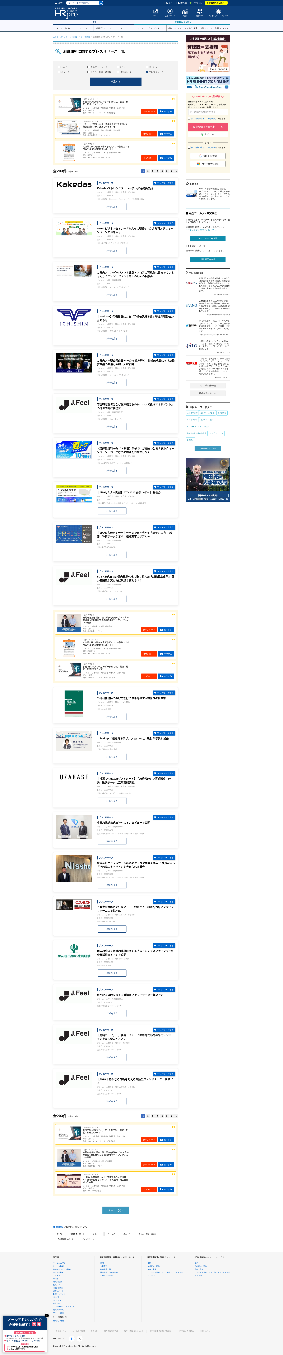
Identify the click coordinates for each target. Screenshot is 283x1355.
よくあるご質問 (78, 1331)
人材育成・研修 (153, 1266)
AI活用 (206, 427)
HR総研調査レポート (65, 1239)
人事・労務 (151, 1269)
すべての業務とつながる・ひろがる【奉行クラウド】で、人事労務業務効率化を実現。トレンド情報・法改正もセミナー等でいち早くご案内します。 (214, 328)
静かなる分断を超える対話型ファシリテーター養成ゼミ (130, 994)
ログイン (172, 3)
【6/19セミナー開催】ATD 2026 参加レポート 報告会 (129, 492)
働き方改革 (222, 413)
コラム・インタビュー (156, 28)
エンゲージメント (207, 413)
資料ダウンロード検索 (62, 1269)
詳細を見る (112, 206)
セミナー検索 (58, 1272)
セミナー (124, 28)
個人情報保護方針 (111, 1331)
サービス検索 (58, 1266)
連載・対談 (57, 1282)
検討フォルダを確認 (208, 238)
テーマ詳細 (85, 37)
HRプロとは (197, 3)
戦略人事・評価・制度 (109, 1272)
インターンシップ (194, 427)
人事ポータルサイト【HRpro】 (65, 37)
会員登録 (216, 3)
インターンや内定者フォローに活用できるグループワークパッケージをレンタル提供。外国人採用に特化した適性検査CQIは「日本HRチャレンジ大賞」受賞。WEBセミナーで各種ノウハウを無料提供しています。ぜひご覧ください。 (214, 368)
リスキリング (192, 420)
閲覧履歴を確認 (208, 259)
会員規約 (212, 118)
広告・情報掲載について (134, 1331)
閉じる (47, 1315)
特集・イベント (174, 28)
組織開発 (58, 1226)
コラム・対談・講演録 (101, 72)
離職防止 (190, 440)
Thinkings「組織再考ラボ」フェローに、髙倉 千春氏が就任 (133, 738)
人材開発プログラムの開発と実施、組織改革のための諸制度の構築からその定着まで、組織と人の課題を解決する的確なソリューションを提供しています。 (214, 307)
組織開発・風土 (106, 1269)
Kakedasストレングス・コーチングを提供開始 (125, 188)
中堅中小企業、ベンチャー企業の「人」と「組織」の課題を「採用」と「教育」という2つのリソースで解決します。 (214, 346)
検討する (168, 111)
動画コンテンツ (221, 28)
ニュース (139, 28)
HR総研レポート (127, 72)
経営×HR (199, 16)
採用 (102, 1263)
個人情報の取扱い (198, 118)
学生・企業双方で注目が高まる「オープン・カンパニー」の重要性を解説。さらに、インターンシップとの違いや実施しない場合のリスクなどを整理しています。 (214, 194)
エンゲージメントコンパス (218, 16)
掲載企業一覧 (58, 1310)
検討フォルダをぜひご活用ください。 (202, 230)
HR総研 (185, 16)
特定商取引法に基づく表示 (160, 1331)
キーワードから (63, 28)
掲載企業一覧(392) (208, 393)
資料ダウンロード (103, 28)
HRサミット (155, 16)
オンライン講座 (191, 28)
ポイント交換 (58, 1313)
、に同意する (208, 118)
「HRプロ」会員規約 (185, 1331)
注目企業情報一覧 (208, 385)
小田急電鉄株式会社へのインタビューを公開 (123, 822)
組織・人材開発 (59, 1321)
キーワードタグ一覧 (208, 448)
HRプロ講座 (58, 1288)
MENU (60, 3)
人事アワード (170, 16)
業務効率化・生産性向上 (196, 433)
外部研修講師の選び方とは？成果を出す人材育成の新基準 (131, 698)
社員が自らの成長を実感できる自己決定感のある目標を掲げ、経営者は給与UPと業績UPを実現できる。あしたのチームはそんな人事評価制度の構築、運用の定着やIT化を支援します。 (214, 286)
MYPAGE (183, 3)
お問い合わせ (205, 1331)
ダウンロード (149, 111)
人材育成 (103, 1266)
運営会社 (94, 1331)
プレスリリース (156, 72)
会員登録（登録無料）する (208, 126)
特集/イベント (58, 1285)
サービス (83, 28)
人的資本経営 (192, 413)
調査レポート (206, 28)
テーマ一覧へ (115, 1210)
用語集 (55, 1279)
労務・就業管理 (106, 1276)
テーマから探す (59, 1263)
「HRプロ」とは (59, 1331)
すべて (64, 67)
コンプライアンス (216, 433)
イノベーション (206, 420)
